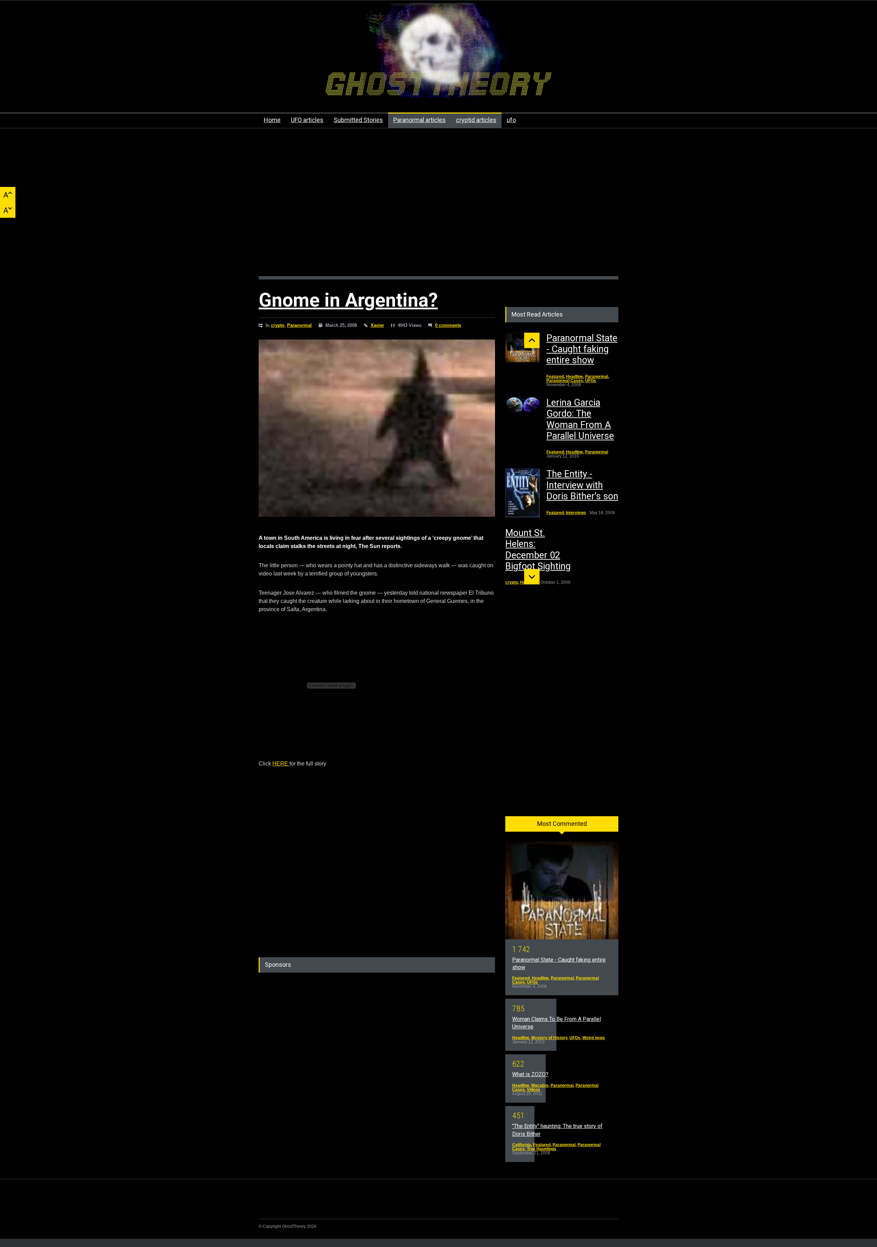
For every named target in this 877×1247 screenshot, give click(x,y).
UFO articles (307, 119)
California (521, 1144)
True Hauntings (541, 1149)
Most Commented (562, 823)
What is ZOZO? (530, 1074)
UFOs (590, 380)
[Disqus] (377, 853)
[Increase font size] (7, 194)
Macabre (539, 1085)
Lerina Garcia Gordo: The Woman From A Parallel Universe (580, 419)
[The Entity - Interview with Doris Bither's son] (522, 492)
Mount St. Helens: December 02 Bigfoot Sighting (538, 549)
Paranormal (299, 325)
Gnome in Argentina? (348, 300)
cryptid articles (476, 119)
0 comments (448, 325)
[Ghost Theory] (438, 86)
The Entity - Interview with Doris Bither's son (582, 485)
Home (272, 119)
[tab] (561, 826)
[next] (532, 576)
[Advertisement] (438, 206)
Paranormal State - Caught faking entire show (581, 349)
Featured (555, 376)
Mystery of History (549, 1037)
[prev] (532, 340)
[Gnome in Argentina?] (377, 428)
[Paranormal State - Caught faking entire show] (522, 347)
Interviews (576, 512)
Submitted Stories (358, 119)
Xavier (377, 325)
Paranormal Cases (564, 380)
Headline (574, 376)
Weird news (593, 1037)
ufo (511, 119)
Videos (533, 1089)
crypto (277, 325)
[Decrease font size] (7, 210)
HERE (280, 764)
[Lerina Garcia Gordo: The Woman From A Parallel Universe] (522, 405)
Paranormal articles (419, 119)
